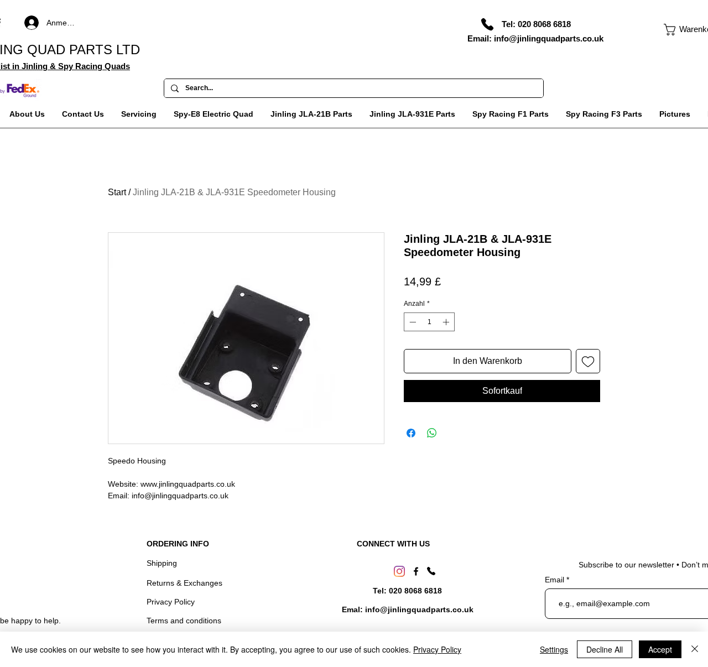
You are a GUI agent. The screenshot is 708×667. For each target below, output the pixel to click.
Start (117, 192)
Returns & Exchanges (184, 583)
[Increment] (447, 322)
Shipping (162, 563)
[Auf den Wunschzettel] (588, 361)
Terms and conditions (184, 620)
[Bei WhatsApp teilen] (432, 433)
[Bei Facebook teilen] (411, 433)
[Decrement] (411, 322)
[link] (686, 29)
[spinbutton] (429, 322)
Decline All (604, 649)
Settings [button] (554, 649)
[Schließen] (694, 649)
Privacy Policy (171, 601)
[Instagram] (399, 571)
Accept (660, 649)
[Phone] (487, 24)
